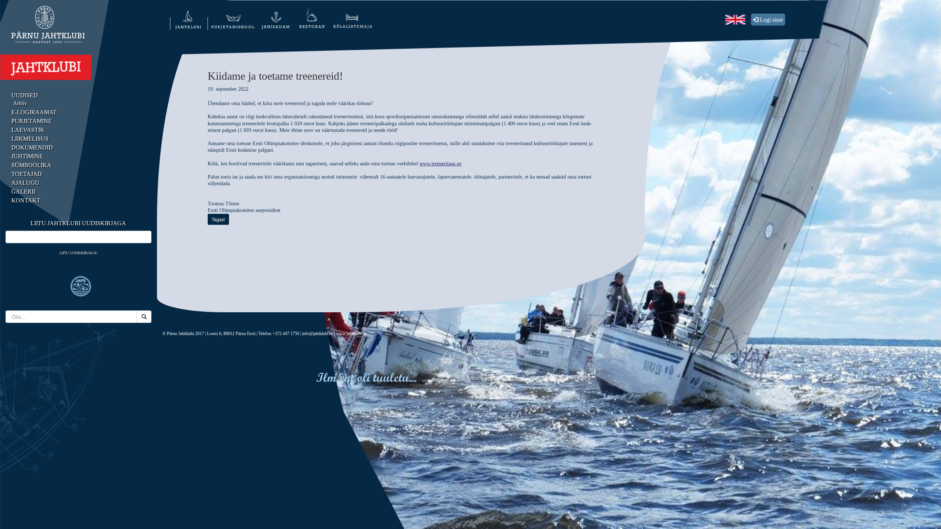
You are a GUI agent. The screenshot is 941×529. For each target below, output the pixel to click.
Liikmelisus (30, 139)
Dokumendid (32, 147)
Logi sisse (770, 20)
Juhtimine (27, 156)
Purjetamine (31, 121)
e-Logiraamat (34, 112)
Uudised (24, 95)
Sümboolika (31, 165)
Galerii (23, 191)
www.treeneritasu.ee (440, 163)
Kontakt (25, 200)
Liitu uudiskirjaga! (78, 253)
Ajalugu (25, 183)
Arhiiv (20, 103)
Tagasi (218, 219)
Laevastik (27, 130)
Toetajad (26, 174)
